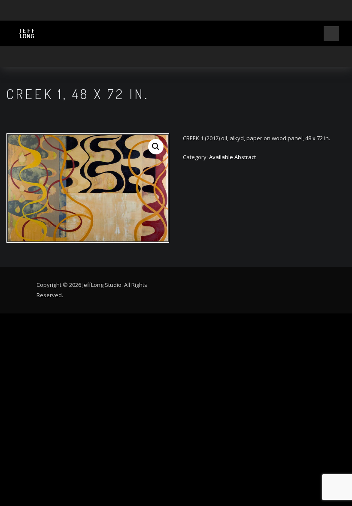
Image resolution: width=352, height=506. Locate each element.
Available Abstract (232, 157)
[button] (156, 146)
